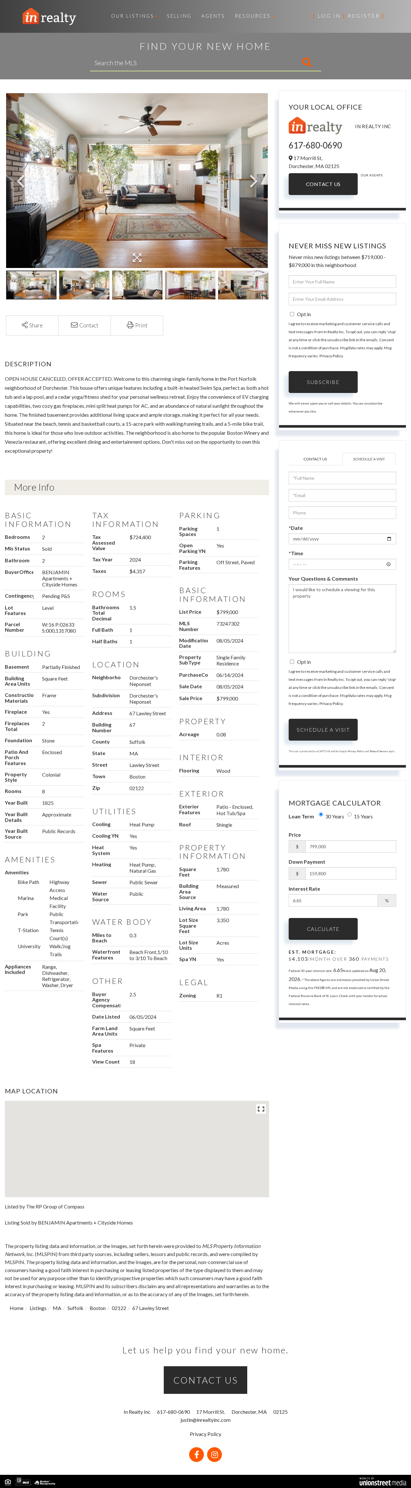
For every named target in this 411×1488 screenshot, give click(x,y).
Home (16, 1308)
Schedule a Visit (369, 459)
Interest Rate (304, 889)
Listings (38, 1308)
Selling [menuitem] (179, 16)
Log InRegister (348, 16)
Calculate (323, 929)
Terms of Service (379, 751)
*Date (296, 528)
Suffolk (75, 1308)
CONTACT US (205, 1380)
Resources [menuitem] (253, 16)
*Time (296, 553)
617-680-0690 (315, 145)
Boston (98, 1308)
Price (295, 835)
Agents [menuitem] (213, 16)
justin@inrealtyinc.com (205, 1420)
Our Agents (371, 175)
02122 (119, 1308)
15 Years (363, 816)
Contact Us (323, 184)
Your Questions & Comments (323, 578)
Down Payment (307, 862)
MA (57, 1308)
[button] (280, 63)
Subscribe (323, 382)
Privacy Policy (331, 355)
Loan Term (301, 816)
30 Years (334, 816)
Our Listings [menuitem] (132, 16)
